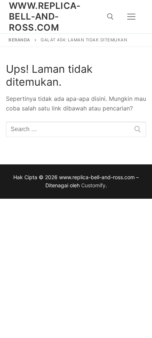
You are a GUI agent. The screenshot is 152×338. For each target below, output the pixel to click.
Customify (93, 185)
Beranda (19, 39)
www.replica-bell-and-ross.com (45, 16)
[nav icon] (131, 16)
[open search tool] (110, 16)
